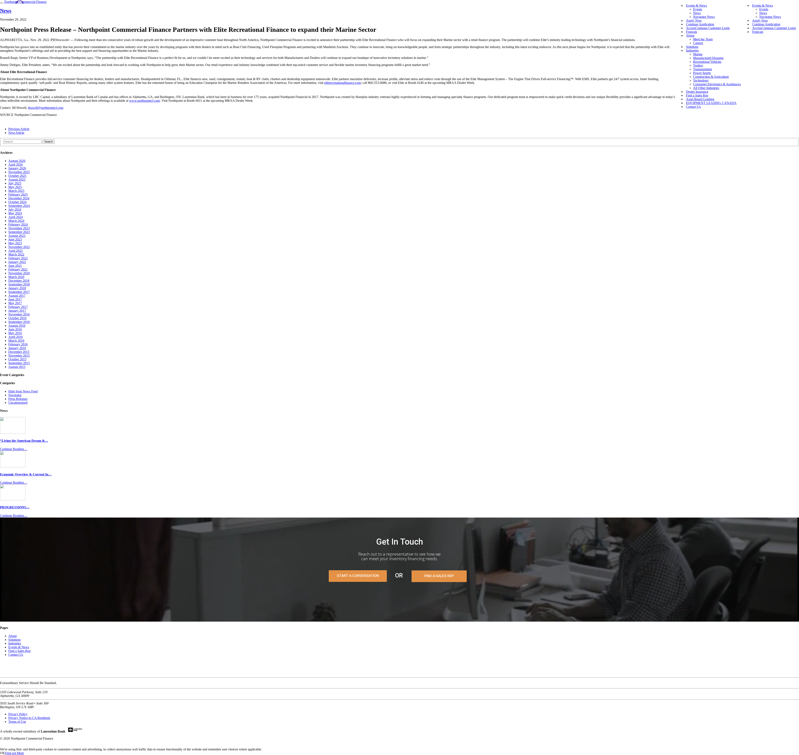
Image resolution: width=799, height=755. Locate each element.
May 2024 (15, 213)
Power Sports (702, 73)
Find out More (14, 753)
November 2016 (19, 314)
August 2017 (16, 295)
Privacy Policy (17, 714)
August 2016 (16, 325)
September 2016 (19, 322)
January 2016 (17, 348)
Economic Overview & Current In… (26, 474)
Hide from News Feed (23, 391)
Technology (701, 80)
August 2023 (16, 235)
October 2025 (17, 176)
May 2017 (15, 303)
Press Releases (17, 399)
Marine (697, 54)
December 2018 (18, 280)
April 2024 (15, 217)
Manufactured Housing (708, 58)
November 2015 (19, 355)
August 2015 (16, 367)
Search (48, 141)
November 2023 (19, 228)
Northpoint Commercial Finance (25, 2)
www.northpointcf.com (144, 100)
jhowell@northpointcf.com (45, 107)
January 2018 (17, 288)
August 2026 (16, 161)
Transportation (702, 69)
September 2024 (19, 205)
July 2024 (14, 209)
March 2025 (16, 190)
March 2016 (16, 340)
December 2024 (18, 198)
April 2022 (15, 250)
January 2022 (17, 262)
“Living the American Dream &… (24, 440)
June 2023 (15, 239)
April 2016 (15, 337)
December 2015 (18, 352)
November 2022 (19, 247)
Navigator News (770, 17)
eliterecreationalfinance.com (342, 82)
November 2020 (19, 273)
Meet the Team (703, 39)
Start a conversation (358, 576)
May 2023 (15, 243)
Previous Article (18, 129)
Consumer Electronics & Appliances (717, 84)
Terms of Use (17, 721)
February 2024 (18, 224)
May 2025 (15, 187)
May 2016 (15, 333)
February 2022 (18, 258)
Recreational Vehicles (707, 61)
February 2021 (18, 269)
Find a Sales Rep (439, 576)
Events (763, 9)
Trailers (698, 65)
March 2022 (16, 254)
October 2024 (17, 202)
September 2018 (19, 284)
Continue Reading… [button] (13, 449)
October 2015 (17, 359)
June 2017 (15, 299)
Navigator (14, 395)
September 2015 (19, 363)
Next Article (16, 132)
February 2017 (18, 307)
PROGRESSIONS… (15, 507)
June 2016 (15, 329)
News (763, 13)
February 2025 (18, 194)
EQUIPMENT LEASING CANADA (711, 103)
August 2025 (16, 179)
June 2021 (15, 265)
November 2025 (19, 172)
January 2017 (17, 310)
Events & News (762, 5)
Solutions (14, 639)
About (690, 35)
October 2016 (17, 318)
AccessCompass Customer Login (774, 28)
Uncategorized (17, 402)
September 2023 (19, 232)
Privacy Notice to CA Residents (29, 718)
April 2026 (15, 164)
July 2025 (14, 183)
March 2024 (16, 220)
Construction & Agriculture (711, 76)
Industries (692, 50)
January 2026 (17, 168)
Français (757, 32)
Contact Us (693, 106)
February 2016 (18, 344)
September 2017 (19, 292)
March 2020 (16, 277)
